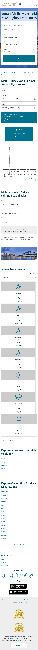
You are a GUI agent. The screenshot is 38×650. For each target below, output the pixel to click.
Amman (3, 502)
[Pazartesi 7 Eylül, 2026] (31, 169)
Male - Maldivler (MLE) (10, 37)
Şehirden (15, 602)
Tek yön (6, 25)
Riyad (3, 528)
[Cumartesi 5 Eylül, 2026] (24, 169)
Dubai (3, 512)
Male (2, 472)
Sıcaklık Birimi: (32, 274)
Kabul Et (19, 646)
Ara (19, 58)
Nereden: (3, 95)
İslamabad (4, 465)
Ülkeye (3, 599)
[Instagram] (11, 575)
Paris (2, 508)
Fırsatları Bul (19, 136)
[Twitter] (24, 575)
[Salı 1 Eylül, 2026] (11, 169)
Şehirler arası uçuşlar (17, 599)
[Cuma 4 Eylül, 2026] (21, 169)
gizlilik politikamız (13, 638)
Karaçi (3, 462)
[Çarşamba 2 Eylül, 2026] (14, 169)
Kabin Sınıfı (4, 218)
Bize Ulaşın (4, 565)
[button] (18, 25)
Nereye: (3, 104)
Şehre (8, 599)
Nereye (6, 42)
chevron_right (35, 134)
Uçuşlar (13, 72)
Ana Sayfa (4, 72)
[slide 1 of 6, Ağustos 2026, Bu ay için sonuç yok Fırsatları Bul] (19, 134)
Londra (3, 518)
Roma (3, 459)
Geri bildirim (4, 562)
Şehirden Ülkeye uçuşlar (30, 599)
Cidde (3, 515)
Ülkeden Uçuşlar (23, 602)
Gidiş (5, 49)
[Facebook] (4, 575)
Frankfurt (4, 498)
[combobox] (19, 99)
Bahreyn (3, 535)
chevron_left (3, 134)
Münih (3, 522)
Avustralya (23, 72)
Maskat (3, 495)
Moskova (4, 532)
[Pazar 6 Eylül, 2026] (28, 169)
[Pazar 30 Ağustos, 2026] (4, 169)
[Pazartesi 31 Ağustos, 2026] (7, 169)
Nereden (6, 35)
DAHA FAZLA (19, 544)
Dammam (4, 538)
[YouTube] (31, 575)
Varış (2, 209)
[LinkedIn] (18, 575)
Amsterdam (4, 492)
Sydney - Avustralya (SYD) (11, 44)
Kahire (3, 505)
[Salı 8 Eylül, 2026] (34, 169)
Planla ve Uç (31, 4)
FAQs (2, 559)
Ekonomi (4, 90)
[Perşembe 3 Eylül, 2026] (18, 169)
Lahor (3, 469)
